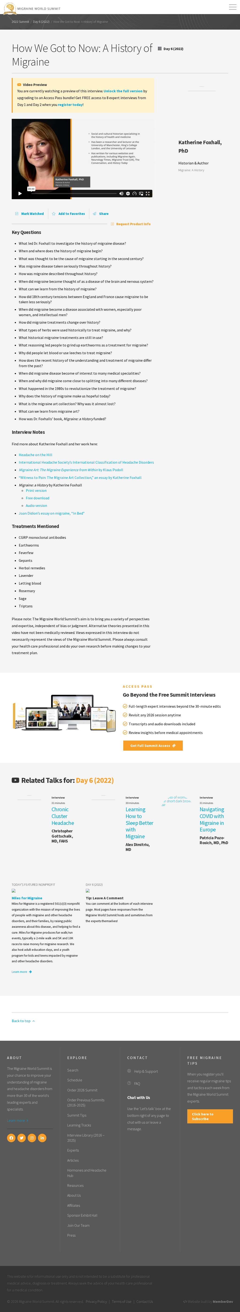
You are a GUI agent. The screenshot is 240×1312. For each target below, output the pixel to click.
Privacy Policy (96, 1301)
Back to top (21, 1020)
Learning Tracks (79, 1125)
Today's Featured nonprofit (33, 884)
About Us (74, 1195)
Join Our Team (78, 1225)
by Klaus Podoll (71, 469)
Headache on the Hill (35, 454)
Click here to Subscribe (203, 1116)
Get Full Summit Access (150, 745)
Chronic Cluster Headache (63, 816)
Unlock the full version (123, 91)
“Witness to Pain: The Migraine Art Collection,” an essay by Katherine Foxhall (80, 477)
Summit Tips (76, 1115)
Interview (58, 797)
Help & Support (146, 1071)
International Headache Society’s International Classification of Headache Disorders (86, 462)
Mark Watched (32, 214)
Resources (75, 1185)
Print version (36, 490)
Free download (37, 498)
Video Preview (34, 84)
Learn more (20, 972)
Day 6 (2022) (41, 22)
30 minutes (132, 803)
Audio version (36, 505)
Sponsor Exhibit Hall (82, 1215)
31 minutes (58, 803)
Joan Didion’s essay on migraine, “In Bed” (52, 513)
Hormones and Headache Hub (86, 1173)
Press (71, 1235)
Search (72, 1070)
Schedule (74, 1080)
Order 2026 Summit (82, 1090)
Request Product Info (133, 224)
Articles (73, 1160)
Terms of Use (121, 1301)
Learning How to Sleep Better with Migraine (139, 823)
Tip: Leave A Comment (105, 898)
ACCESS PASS (138, 686)
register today (70, 104)
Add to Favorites (71, 214)
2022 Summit (20, 22)
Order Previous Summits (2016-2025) (85, 1102)
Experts (73, 1150)
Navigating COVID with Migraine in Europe (212, 819)
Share (103, 214)
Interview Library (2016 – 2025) (86, 1138)
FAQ (137, 1083)
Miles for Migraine (27, 898)
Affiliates (73, 1205)
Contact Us (144, 1301)
